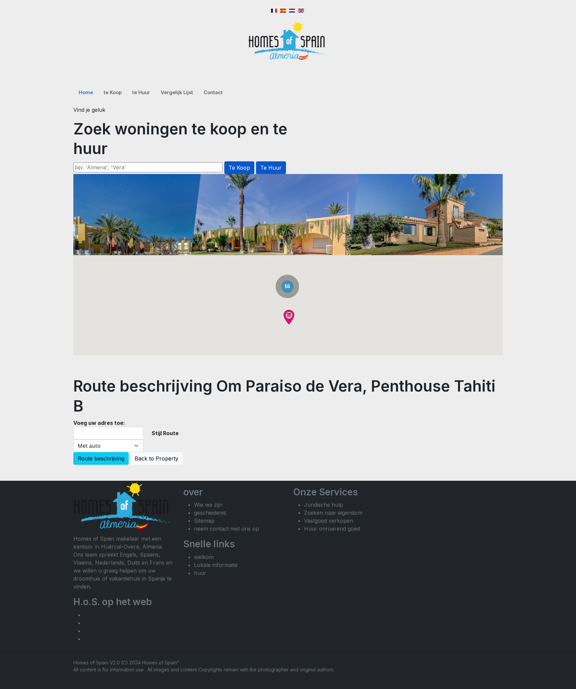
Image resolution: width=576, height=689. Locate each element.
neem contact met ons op (226, 528)
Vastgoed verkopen (328, 520)
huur (200, 573)
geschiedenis (210, 512)
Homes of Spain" (160, 662)
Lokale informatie (216, 565)
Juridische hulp (323, 504)
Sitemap (204, 520)
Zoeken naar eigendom (333, 512)
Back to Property (156, 458)
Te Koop (239, 167)
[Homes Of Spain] (288, 40)
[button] (288, 317)
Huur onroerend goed (332, 528)
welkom (204, 557)
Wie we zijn (208, 504)
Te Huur (271, 167)
